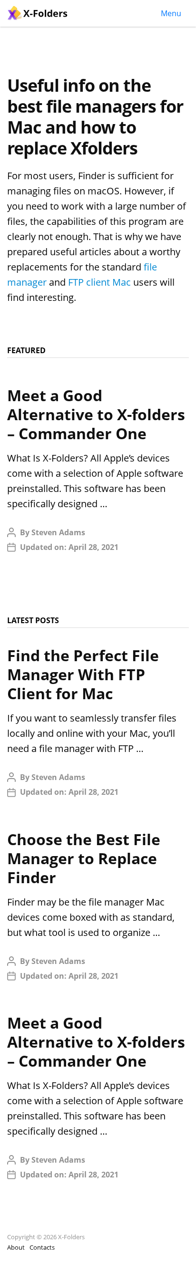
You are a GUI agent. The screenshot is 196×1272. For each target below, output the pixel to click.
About (16, 1247)
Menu (171, 13)
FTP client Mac (99, 282)
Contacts (42, 1247)
